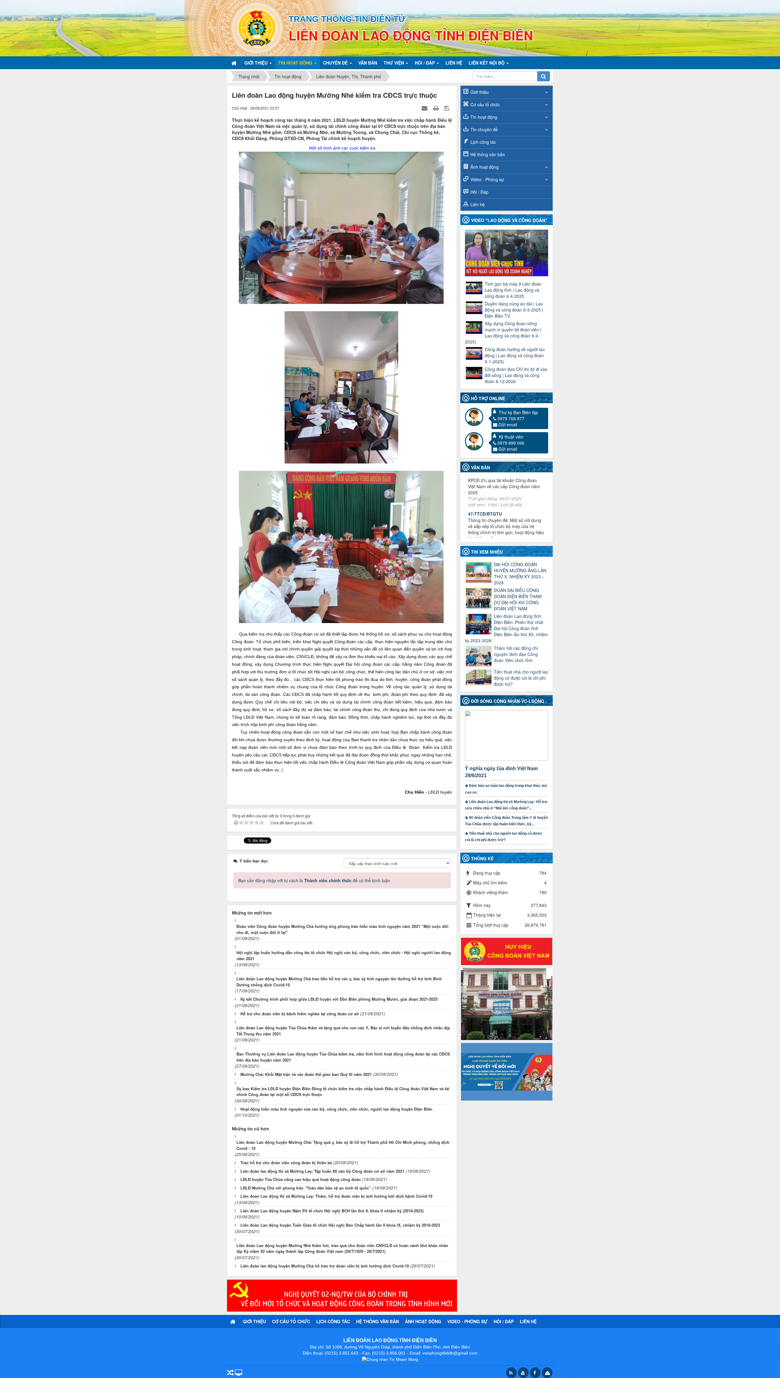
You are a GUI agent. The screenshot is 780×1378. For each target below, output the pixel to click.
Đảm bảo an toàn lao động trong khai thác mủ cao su (506, 789)
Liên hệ (477, 204)
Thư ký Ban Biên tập (518, 412)
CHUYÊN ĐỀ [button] (336, 63)
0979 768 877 (511, 418)
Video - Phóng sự (487, 179)
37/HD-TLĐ (479, 483)
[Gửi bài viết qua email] (425, 108)
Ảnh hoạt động (484, 167)
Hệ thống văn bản (487, 154)
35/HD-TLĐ (479, 523)
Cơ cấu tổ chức (485, 104)
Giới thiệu (479, 92)
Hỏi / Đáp (479, 192)
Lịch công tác (483, 142)
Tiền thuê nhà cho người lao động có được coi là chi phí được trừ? (521, 678)
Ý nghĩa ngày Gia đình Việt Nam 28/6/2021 (501, 772)
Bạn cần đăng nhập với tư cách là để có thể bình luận (314, 880)
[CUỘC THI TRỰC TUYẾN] (506, 1071)
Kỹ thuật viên (511, 437)
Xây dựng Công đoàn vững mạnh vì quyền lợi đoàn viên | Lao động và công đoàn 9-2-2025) (503, 332)
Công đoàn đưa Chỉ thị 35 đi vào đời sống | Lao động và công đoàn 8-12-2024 (516, 375)
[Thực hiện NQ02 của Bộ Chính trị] (342, 1295)
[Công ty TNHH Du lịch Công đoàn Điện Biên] (506, 1003)
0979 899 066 (511, 443)
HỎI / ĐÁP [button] (425, 63)
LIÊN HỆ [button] (453, 63)
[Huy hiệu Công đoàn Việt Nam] (506, 951)
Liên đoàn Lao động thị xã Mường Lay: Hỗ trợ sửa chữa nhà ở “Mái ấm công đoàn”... (506, 805)
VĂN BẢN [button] (367, 63)
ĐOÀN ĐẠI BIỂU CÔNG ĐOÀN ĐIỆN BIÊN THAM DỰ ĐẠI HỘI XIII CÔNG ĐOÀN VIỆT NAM (518, 599)
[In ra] (436, 108)
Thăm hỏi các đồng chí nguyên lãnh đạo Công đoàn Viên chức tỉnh (516, 654)
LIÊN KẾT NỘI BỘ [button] (487, 63)
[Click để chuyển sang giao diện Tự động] (230, 1373)
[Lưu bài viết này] (447, 108)
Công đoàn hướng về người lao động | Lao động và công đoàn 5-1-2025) (515, 355)
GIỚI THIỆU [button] (256, 63)
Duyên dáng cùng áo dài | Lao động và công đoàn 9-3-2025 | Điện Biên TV (514, 310)
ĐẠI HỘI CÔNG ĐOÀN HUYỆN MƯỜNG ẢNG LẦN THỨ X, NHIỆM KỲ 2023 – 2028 (520, 573)
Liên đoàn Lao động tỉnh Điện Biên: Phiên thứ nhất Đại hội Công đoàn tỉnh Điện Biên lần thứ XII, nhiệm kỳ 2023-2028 (506, 628)
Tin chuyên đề (484, 129)
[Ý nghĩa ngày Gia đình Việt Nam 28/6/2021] (507, 735)
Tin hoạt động (483, 117)
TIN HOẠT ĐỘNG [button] (296, 63)
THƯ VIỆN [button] (394, 63)
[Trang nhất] (234, 63)
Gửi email (507, 424)
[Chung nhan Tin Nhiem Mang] (390, 1359)
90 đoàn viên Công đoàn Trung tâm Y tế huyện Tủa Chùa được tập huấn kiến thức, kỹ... (506, 821)
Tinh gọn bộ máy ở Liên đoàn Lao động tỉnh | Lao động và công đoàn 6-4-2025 (513, 290)
